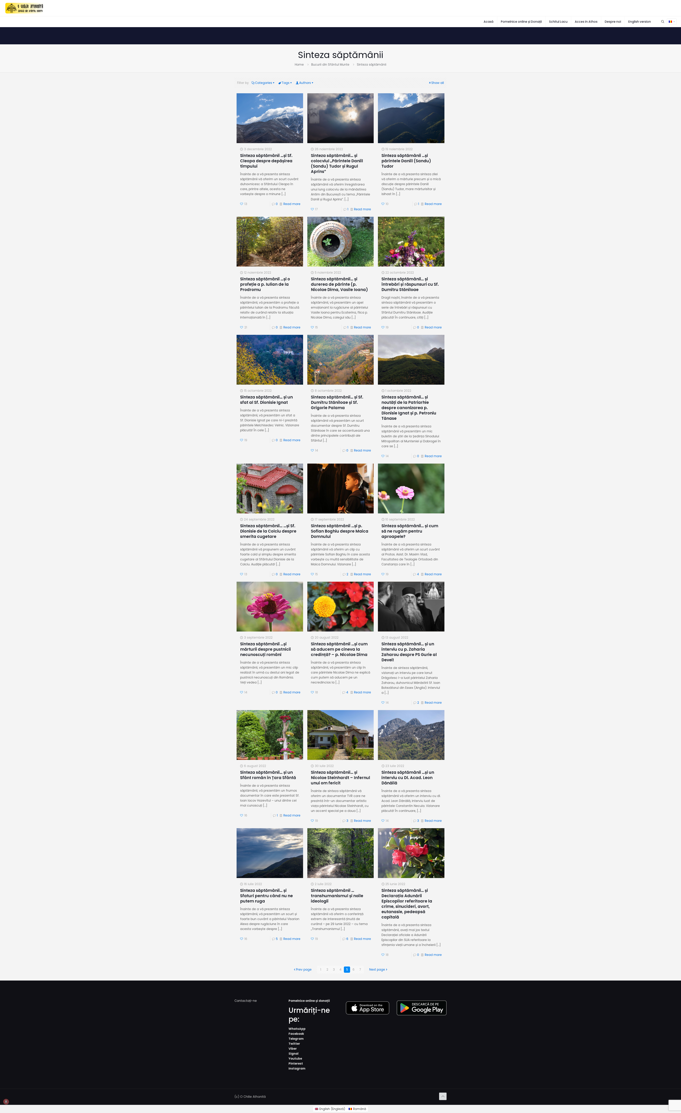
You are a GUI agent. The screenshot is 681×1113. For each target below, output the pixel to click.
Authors (305, 83)
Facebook (296, 1034)
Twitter (294, 1044)
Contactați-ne (245, 1001)
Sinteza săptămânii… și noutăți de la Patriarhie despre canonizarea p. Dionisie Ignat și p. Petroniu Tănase (408, 407)
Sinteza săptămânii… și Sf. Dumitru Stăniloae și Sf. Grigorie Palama (337, 402)
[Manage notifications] (6, 1101)
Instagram (297, 1068)
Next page (377, 969)
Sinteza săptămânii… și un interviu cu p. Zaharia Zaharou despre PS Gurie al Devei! (409, 652)
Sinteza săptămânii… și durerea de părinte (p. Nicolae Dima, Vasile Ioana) (339, 284)
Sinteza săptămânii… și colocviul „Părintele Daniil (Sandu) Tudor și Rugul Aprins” (337, 163)
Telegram (296, 1039)
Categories (263, 83)
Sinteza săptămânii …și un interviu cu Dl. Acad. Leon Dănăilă (407, 778)
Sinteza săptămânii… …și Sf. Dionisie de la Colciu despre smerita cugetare (268, 531)
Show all (437, 83)
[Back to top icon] (443, 1096)
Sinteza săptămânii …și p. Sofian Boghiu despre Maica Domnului (339, 531)
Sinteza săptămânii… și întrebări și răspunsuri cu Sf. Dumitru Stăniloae (410, 284)
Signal (293, 1053)
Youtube (295, 1058)
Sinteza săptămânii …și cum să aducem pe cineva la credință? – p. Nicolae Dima (339, 649)
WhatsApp (297, 1029)
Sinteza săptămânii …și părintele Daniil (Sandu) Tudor (406, 161)
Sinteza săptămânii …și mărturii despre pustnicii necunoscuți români (265, 649)
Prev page (304, 969)
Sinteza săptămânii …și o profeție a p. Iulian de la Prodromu (265, 284)
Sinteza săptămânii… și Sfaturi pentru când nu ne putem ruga (266, 896)
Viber (293, 1048)
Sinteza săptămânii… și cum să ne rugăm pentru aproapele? (409, 531)
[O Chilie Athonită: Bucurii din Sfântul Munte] (24, 8)
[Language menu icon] (672, 21)
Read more (291, 204)
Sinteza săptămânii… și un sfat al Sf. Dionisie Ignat (266, 399)
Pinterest (296, 1063)
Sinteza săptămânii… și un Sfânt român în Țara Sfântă (268, 775)
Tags (285, 83)
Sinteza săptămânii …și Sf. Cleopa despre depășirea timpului (266, 161)
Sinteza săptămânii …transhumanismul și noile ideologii (337, 896)
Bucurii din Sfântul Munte (330, 64)
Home (299, 64)
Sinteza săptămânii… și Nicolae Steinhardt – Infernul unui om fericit (340, 778)
